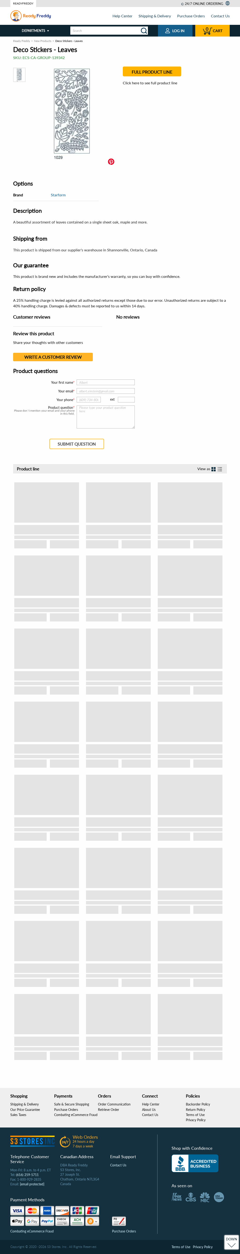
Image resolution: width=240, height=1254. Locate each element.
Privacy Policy (196, 1120)
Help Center (122, 16)
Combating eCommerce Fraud (76, 1115)
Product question (60, 407)
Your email (65, 391)
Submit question (77, 444)
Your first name (62, 382)
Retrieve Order (108, 1110)
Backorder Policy (198, 1104)
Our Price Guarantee (25, 1110)
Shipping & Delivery (155, 16)
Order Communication (114, 1104)
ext (112, 399)
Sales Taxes (18, 1115)
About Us (149, 1110)
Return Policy (195, 1110)
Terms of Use (195, 1115)
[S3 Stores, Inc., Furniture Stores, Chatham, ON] (195, 1163)
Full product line (152, 71)
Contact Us (220, 16)
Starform (58, 195)
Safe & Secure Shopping (71, 1104)
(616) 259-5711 (27, 1175)
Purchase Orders (191, 16)
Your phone (64, 400)
